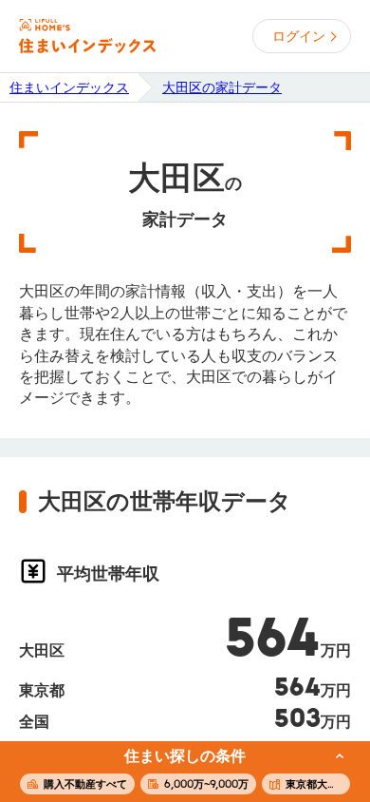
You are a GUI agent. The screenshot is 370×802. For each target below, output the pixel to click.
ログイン (298, 36)
